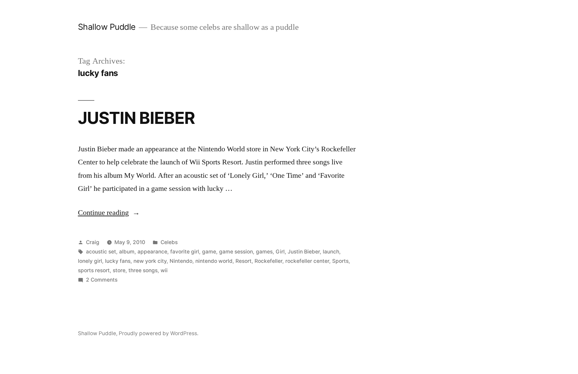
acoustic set (101, 251)
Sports (340, 261)
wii (164, 270)
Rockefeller (268, 261)
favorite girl (184, 251)
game (209, 251)
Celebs (169, 242)
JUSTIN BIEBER (136, 118)
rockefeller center (307, 261)
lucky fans (117, 261)
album (126, 251)
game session (236, 251)
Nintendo (181, 261)
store (119, 270)
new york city (150, 261)
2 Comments (101, 280)
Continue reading (109, 212)
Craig (92, 242)
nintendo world (213, 261)
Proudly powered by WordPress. (158, 333)
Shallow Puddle (106, 27)
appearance (152, 251)
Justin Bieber (304, 251)
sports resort (94, 270)
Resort (243, 261)
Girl (280, 251)
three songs (143, 270)
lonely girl (90, 261)
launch (331, 251)
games (264, 251)
